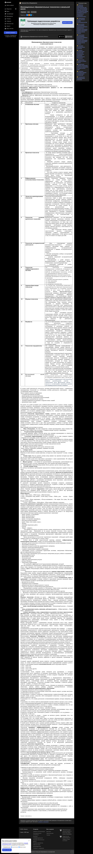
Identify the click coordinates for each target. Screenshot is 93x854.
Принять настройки (7, 849)
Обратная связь (36, 844)
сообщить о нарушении (43, 821)
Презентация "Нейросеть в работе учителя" (81, 61)
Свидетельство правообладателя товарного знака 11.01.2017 (66, 838)
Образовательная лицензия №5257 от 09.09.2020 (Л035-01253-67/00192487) (67, 832)
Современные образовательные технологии (81, 78)
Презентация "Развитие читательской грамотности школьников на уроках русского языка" (82, 67)
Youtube (48, 835)
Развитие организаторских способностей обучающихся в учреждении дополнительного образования (81, 54)
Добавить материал (10, 32)
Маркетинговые (23, 847)
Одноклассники (49, 833)
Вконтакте (48, 831)
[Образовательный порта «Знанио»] (7, 2)
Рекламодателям (37, 846)
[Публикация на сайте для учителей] (22, 22)
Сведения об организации (39, 831)
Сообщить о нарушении (38, 848)
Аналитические (15, 847)
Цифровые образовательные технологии (81, 47)
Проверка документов (38, 842)
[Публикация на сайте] (16, 9)
